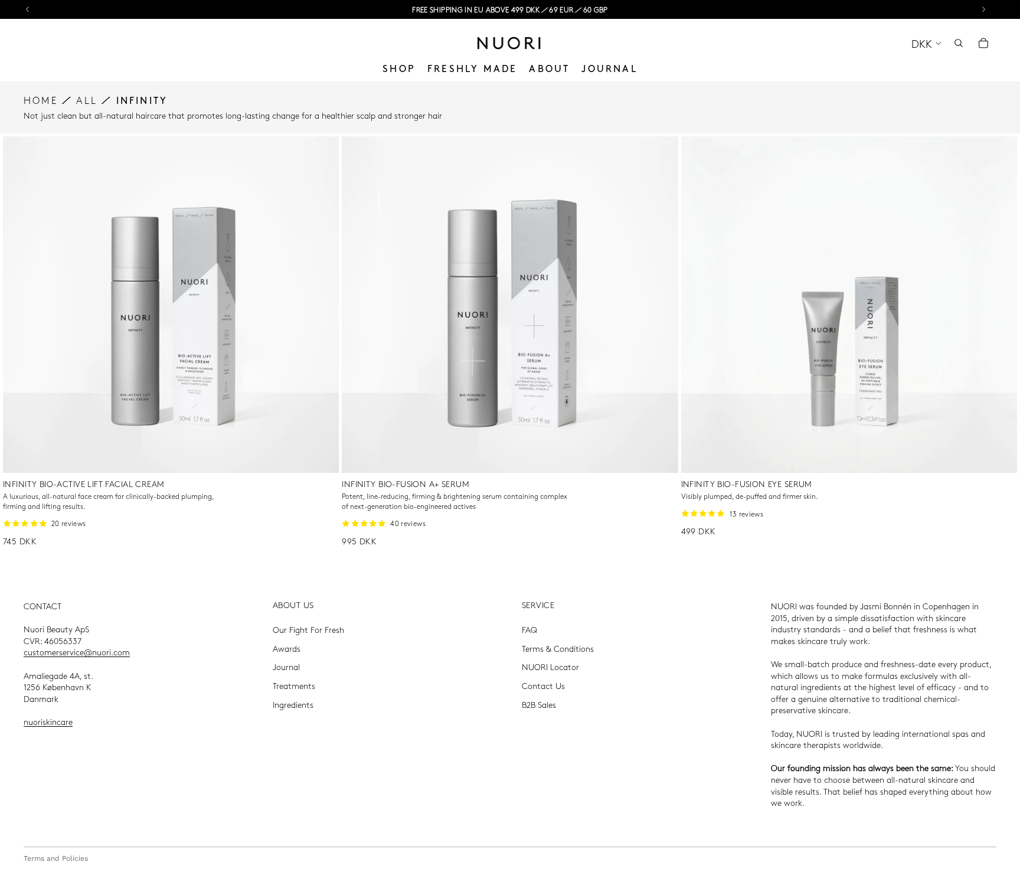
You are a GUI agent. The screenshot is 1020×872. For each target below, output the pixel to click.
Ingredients (293, 704)
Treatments (294, 685)
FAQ (529, 630)
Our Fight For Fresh (308, 630)
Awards (286, 648)
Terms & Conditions (558, 648)
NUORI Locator (550, 667)
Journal (286, 667)
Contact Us (543, 685)
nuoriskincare (48, 721)
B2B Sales (539, 704)
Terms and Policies (56, 858)
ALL (86, 100)
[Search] (959, 43)
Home (41, 100)
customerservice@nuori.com (77, 652)
